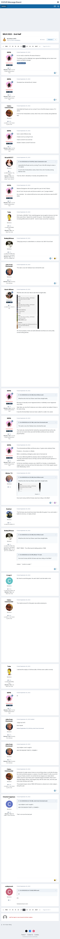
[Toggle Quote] (19, 161)
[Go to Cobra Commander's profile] (9, 113)
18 (12, 46)
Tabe (9, 212)
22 (24, 46)
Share (43, 39)
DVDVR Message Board (11, 2)
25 (32, 46)
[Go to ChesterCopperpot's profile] (9, 804)
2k (10, 900)
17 (9, 46)
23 (27, 46)
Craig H (9, 575)
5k (10, 171)
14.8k (9, 121)
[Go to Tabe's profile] (9, 217)
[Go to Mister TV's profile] (9, 478)
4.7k (10, 252)
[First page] (3, 46)
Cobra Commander (9, 106)
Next (36, 46)
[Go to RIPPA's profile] (9, 57)
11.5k (10, 225)
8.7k (10, 522)
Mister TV (9, 473)
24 (30, 46)
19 (15, 46)
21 (21, 46)
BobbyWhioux (9, 238)
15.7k (9, 280)
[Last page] (40, 46)
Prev (6, 46)
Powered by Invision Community (30, 936)
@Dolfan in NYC (21, 63)
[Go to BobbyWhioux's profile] (9, 243)
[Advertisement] (19, 20)
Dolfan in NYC (12, 38)
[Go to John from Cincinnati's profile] (9, 271)
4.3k (10, 812)
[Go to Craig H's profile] (9, 580)
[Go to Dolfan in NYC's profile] (4, 39)
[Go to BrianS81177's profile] (9, 163)
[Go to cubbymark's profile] (9, 891)
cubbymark (9, 886)
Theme (23, 934)
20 (18, 46)
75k (10, 68)
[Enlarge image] (28, 311)
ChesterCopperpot (9, 797)
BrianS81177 (9, 157)
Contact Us (30, 934)
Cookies (36, 934)
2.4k (10, 487)
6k (10, 305)
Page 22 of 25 (46, 46)
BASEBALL (17, 40)
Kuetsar (9, 509)
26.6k (9, 589)
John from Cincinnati (9, 265)
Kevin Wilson (9, 289)
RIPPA (9, 52)
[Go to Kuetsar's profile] (9, 514)
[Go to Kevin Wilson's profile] (9, 295)
